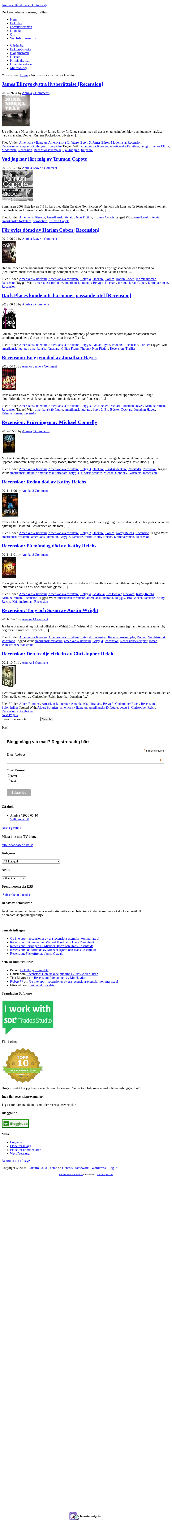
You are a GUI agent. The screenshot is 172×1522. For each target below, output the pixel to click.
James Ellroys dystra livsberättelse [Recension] (52, 84)
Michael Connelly (115, 473)
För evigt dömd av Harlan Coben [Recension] (50, 230)
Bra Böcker (100, 406)
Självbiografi (38, 146)
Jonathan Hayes (132, 406)
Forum (109, 279)
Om (12, 34)
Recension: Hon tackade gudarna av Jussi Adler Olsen (62, 974)
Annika (27, 93)
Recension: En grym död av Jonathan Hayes (49, 357)
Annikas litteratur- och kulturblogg (24, 5)
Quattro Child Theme (43, 1168)
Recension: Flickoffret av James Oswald (36, 953)
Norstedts (134, 469)
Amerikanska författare (63, 142)
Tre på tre (55, 146)
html (14, 776)
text (13, 781)
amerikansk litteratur (94, 146)
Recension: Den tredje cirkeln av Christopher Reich (57, 653)
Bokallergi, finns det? (34, 970)
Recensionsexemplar (15, 146)
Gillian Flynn (101, 345)
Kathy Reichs (125, 533)
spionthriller (25, 711)
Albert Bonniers (29, 703)
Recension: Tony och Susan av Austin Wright (50, 610)
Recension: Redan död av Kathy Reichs (44, 481)
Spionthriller (10, 707)
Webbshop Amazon (23, 38)
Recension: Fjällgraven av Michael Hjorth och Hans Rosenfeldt (52, 942)
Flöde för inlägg (20, 1146)
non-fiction (40, 221)
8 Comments (40, 554)
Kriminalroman (20, 60)
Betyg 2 (85, 533)
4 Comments (41, 431)
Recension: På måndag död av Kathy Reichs (49, 545)
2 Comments (41, 93)
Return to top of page (16, 1160)
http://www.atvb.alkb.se (17, 845)
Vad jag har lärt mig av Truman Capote (44, 159)
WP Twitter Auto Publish (71, 1174)
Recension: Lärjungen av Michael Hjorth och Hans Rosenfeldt (51, 946)
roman (153, 641)
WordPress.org (20, 1153)
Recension (134, 142)
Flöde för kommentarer (25, 1150)
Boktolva (16, 23)
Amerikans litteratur (32, 217)
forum (122, 282)
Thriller (145, 345)
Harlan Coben (125, 279)
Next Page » (10, 715)
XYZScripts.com (105, 1174)
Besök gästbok (11, 828)
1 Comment (40, 619)
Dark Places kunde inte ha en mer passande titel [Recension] (66, 295)
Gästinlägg (17, 45)
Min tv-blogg (18, 68)
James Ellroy (101, 142)
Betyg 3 (85, 142)
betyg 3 (145, 146)
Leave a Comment (45, 168)
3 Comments (40, 490)
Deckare (15, 56)
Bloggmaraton (19, 53)
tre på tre (87, 150)
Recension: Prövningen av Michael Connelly (49, 422)
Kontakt (15, 30)
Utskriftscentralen (21, 64)
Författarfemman (21, 27)
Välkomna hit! (19, 819)
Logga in (16, 1142)
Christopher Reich (127, 703)
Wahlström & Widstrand (18, 645)
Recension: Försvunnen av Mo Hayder (59, 977)
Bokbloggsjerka (20, 49)
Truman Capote (104, 217)
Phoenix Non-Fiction (94, 348)
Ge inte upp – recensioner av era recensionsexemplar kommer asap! (54, 938)
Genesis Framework (75, 1168)
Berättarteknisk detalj (42, 985)
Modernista (118, 142)
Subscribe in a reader (16, 894)
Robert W (16, 981)
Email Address (84, 754)
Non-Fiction (84, 217)
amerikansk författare (49, 282)
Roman (141, 637)
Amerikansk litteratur (33, 142)
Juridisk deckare (116, 469)
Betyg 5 (85, 345)
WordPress (98, 1168)
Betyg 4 (85, 279)
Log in (112, 1168)
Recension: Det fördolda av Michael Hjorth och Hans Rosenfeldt (53, 950)
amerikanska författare (124, 146)
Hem (13, 19)
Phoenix (117, 345)
